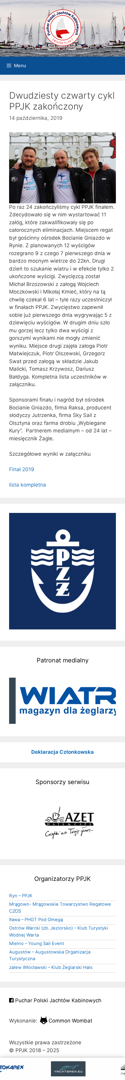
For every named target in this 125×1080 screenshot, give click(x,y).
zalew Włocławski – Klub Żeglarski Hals (51, 967)
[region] (62, 700)
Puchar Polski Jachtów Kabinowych (57, 1000)
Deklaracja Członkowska (62, 752)
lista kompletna (27, 485)
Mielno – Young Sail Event (36, 943)
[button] (62, 700)
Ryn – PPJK (20, 895)
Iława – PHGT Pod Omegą (36, 919)
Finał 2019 (21, 469)
